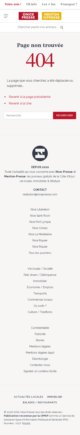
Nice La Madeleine (40, 234)
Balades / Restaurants (40, 402)
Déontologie (40, 358)
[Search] (40, 27)
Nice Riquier (40, 240)
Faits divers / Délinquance (40, 274)
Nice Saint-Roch (40, 215)
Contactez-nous (40, 365)
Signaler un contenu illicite (40, 371)
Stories (40, 340)
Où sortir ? (40, 305)
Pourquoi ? (69, 4)
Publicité (40, 334)
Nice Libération (40, 209)
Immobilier (40, 281)
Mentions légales (40, 346)
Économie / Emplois (40, 287)
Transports (40, 293)
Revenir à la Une (20, 103)
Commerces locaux (40, 299)
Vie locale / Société (40, 268)
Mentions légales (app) (40, 352)
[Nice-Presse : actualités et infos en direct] (28, 16)
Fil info (31, 4)
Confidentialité (40, 327)
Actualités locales (28, 397)
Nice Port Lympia (40, 221)
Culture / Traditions (40, 312)
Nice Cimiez (40, 228)
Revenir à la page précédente (29, 97)
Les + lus (49, 4)
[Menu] (6, 18)
